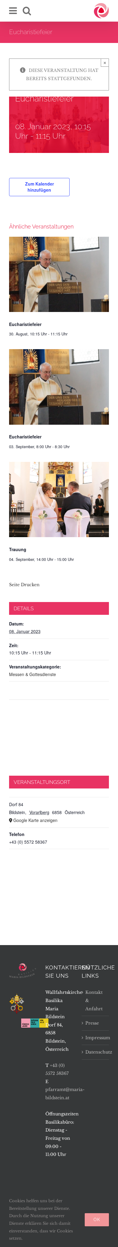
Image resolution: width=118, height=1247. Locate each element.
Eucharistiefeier (25, 324)
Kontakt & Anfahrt (94, 1000)
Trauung (17, 549)
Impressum (95, 1037)
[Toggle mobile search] (27, 10)
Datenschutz (95, 1052)
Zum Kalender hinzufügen (39, 187)
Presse (92, 1023)
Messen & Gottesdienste (32, 674)
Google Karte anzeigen (35, 820)
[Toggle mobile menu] (13, 10)
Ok (96, 1219)
